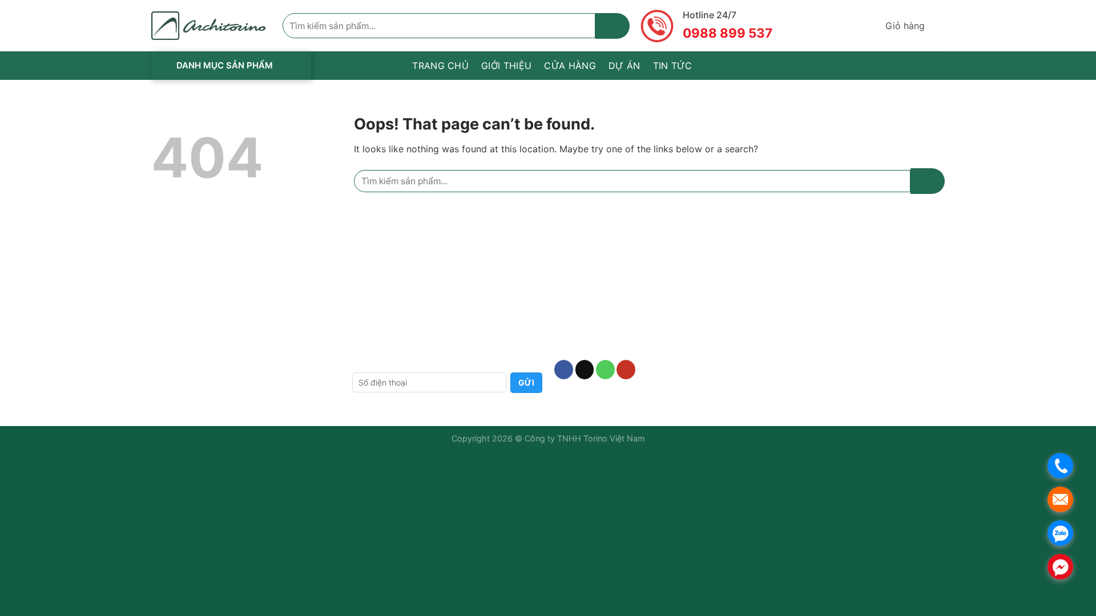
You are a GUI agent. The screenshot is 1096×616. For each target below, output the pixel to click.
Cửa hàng (570, 65)
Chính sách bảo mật (392, 322)
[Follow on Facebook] (563, 369)
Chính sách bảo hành (394, 266)
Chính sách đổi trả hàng (400, 303)
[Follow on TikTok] (584, 369)
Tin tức (672, 65)
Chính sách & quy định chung (411, 340)
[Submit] (612, 26)
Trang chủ (440, 65)
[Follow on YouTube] (625, 369)
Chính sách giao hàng (395, 284)
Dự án (624, 65)
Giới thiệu (506, 65)
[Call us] (605, 369)
